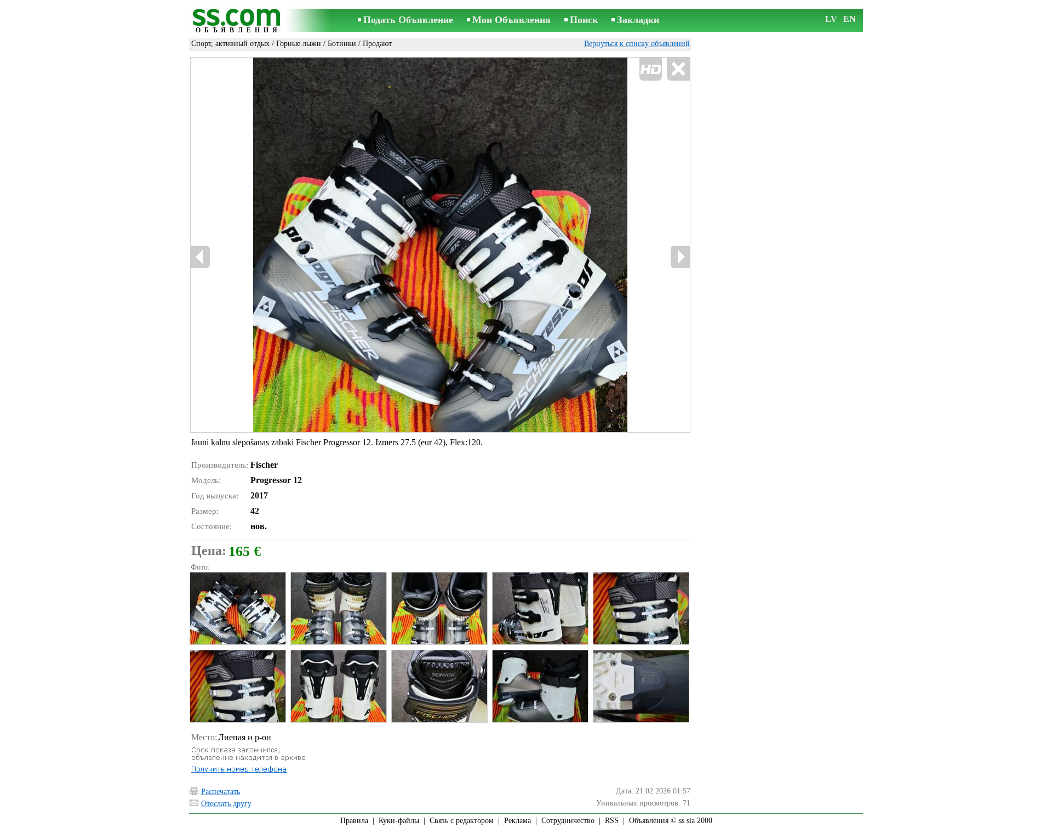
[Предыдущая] (200, 257)
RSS (612, 820)
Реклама (517, 820)
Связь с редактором (462, 820)
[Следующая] (680, 257)
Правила (354, 820)
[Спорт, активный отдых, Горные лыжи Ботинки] (237, 608)
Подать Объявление (408, 19)
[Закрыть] (678, 69)
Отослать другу (226, 803)
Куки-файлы (399, 820)
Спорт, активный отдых (230, 43)
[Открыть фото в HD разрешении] (440, 245)
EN (849, 19)
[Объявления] (238, 21)
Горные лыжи (298, 43)
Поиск (584, 19)
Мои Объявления (511, 19)
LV (831, 19)
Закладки (638, 19)
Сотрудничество (567, 820)
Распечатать (220, 791)
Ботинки (342, 43)
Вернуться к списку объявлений (637, 43)
